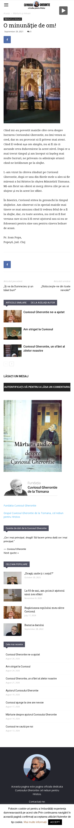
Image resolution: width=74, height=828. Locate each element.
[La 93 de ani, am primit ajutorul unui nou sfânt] (13, 595)
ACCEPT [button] (55, 822)
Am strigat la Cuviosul (38, 329)
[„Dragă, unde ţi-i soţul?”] (13, 578)
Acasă (7, 13)
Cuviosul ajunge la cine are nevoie (25, 702)
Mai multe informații (35, 822)
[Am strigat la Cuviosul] (13, 333)
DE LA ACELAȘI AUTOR (43, 302)
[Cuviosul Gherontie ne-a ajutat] (13, 316)
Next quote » (11, 553)
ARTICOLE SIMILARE (16, 302)
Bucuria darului (34, 625)
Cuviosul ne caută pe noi (19, 726)
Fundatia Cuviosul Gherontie (20, 505)
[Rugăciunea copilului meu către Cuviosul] (13, 612)
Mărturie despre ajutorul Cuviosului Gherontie (31, 714)
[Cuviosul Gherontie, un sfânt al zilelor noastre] (13, 350)
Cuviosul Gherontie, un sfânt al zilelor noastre (31, 678)
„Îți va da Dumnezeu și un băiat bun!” (18, 288)
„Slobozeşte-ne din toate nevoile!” (55, 288)
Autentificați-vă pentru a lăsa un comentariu (37, 387)
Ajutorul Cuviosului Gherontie (22, 690)
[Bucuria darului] (13, 629)
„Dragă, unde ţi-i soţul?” (38, 573)
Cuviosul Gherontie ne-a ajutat (43, 312)
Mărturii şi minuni (22, 13)
